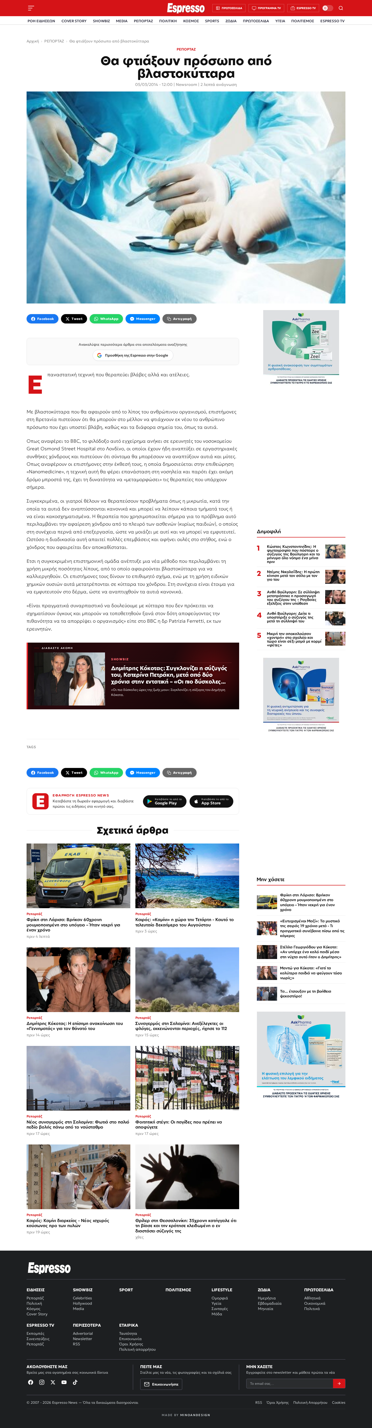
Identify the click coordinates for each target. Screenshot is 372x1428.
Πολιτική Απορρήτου (310, 1402)
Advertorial (83, 1333)
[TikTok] (75, 1382)
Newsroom (186, 84)
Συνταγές (220, 1308)
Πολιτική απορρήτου (137, 1349)
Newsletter (82, 1338)
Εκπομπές (35, 1333)
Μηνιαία (265, 1308)
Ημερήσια (267, 1298)
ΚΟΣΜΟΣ (191, 21)
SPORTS (212, 21)
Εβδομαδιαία (270, 1303)
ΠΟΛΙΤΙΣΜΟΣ (302, 21)
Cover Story (37, 1314)
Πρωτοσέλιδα (319, 1289)
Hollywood (82, 1303)
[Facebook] (31, 1382)
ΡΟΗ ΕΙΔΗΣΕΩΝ (41, 21)
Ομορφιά (220, 1298)
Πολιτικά (312, 1308)
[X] (53, 1382)
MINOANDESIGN (195, 1415)
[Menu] (31, 8)
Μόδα (217, 1314)
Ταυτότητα (128, 1333)
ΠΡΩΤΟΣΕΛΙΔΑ (256, 21)
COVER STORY (74, 21)
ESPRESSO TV (332, 21)
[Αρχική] (49, 1268)
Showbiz (82, 1289)
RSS (76, 1344)
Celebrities (82, 1298)
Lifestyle (222, 1289)
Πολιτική (34, 1303)
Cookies (338, 1402)
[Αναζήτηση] (340, 8)
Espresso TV (40, 1325)
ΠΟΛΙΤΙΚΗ (168, 21)
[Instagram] (42, 1382)
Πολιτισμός (178, 1289)
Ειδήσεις (36, 1289)
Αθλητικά (312, 1298)
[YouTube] (64, 1382)
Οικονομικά (314, 1303)
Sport (126, 1289)
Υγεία (216, 1303)
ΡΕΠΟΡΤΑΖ (143, 21)
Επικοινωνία (130, 1338)
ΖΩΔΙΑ (231, 21)
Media (78, 1308)
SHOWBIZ (101, 21)
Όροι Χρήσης (131, 1344)
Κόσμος (33, 1308)
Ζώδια (264, 1289)
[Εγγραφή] (339, 1383)
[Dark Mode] (327, 8)
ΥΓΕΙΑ (280, 21)
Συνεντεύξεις (38, 1338)
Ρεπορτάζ (35, 1298)
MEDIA (122, 21)
